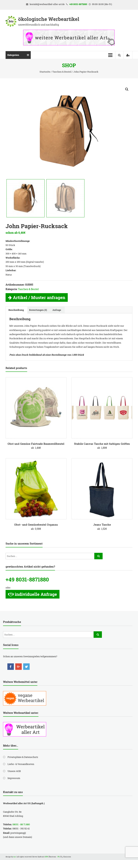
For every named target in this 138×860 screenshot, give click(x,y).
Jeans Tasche (102, 524)
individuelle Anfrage (36, 594)
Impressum (14, 778)
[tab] (16, 310)
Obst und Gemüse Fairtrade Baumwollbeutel (36, 443)
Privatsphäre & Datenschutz (23, 757)
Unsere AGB (14, 771)
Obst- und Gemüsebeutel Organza (36, 524)
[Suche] (98, 556)
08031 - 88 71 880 (21, 824)
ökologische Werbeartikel (48, 19)
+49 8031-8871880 (78, 4)
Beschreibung (16, 310)
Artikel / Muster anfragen (39, 297)
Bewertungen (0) (38, 310)
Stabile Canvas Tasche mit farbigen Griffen (102, 443)
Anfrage (56, 310)
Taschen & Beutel (61, 71)
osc (14, 857)
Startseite (45, 71)
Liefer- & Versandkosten (21, 764)
